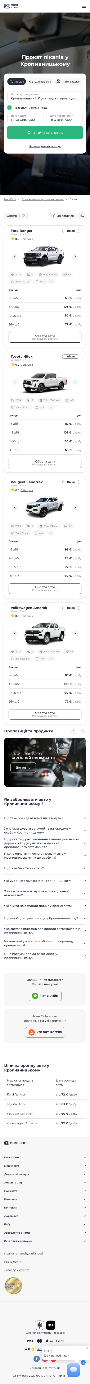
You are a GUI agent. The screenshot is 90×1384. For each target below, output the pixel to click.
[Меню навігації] (84, 6)
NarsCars (10, 199)
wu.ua (56, 1367)
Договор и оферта (17, 1270)
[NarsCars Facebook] (36, 1359)
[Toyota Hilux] (45, 382)
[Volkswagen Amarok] (45, 633)
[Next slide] (75, 256)
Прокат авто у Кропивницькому (43, 199)
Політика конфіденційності (23, 1253)
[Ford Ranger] (45, 256)
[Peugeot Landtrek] (45, 507)
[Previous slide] (15, 256)
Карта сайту (12, 1261)
